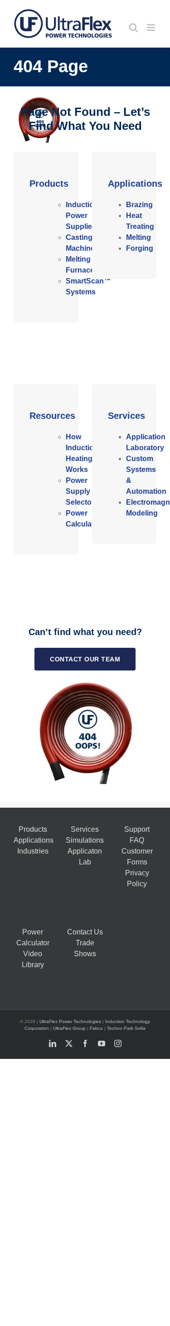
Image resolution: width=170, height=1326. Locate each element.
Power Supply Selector (80, 491)
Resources (52, 416)
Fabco (96, 1028)
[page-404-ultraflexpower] (85, 683)
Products (48, 184)
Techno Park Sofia (126, 1028)
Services (126, 416)
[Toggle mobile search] (133, 27)
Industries (33, 851)
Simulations (85, 840)
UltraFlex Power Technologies (70, 1021)
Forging (139, 248)
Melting (138, 237)
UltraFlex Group (69, 1028)
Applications (135, 184)
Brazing (139, 205)
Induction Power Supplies (82, 215)
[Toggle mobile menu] (151, 27)
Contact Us (85, 932)
